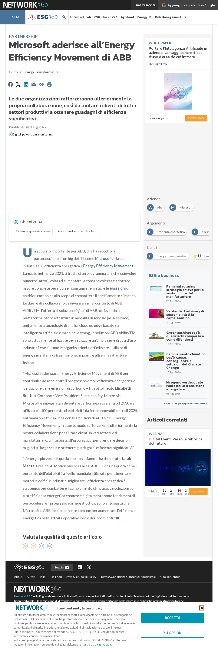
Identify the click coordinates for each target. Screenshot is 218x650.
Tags (42, 576)
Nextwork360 (23, 596)
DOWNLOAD (196, 118)
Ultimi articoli (80, 17)
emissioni (118, 288)
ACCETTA (172, 617)
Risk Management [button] (168, 17)
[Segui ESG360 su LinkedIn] (79, 567)
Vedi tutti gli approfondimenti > (185, 403)
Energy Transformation (41, 72)
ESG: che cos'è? (105, 17)
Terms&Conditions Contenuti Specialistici (128, 576)
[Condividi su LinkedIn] (26, 84)
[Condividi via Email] (33, 84)
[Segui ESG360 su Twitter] (89, 567)
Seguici (59, 567)
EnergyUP (144, 17)
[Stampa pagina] (49, 84)
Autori (31, 576)
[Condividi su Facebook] (10, 84)
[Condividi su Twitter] (18, 84)
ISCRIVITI (198, 491)
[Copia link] (41, 84)
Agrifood (127, 17)
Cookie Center (170, 576)
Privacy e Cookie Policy (81, 576)
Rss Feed (56, 576)
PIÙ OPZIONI (172, 633)
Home (13, 72)
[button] (13, 17)
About (18, 576)
